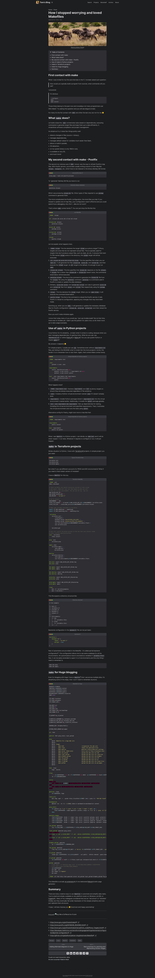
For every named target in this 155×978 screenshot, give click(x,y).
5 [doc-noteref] (80, 677)
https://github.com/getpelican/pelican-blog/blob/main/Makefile (71, 935)
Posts (55, 9)
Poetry (68, 337)
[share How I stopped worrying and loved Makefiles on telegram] (84, 953)
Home (50, 9)
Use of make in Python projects (62, 62)
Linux (58, 940)
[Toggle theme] (52, 2)
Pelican (90, 881)
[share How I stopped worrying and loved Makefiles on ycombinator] (87, 953)
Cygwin (51, 898)
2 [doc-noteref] (71, 208)
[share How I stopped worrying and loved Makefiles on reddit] (74, 953)
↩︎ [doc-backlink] (78, 922)
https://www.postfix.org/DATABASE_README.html (67, 925)
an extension (69, 881)
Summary (55, 69)
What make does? (58, 57)
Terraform (78, 451)
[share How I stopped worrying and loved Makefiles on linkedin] (71, 953)
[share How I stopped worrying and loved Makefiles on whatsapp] (81, 953)
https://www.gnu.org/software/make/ (63, 922)
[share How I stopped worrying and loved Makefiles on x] (68, 953)
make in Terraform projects (61, 64)
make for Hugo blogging (60, 67)
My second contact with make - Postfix (65, 60)
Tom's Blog (45, 2)
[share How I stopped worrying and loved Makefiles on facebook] (77, 953)
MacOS (65, 940)
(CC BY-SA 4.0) (88, 975)
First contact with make (60, 55)
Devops (52, 940)
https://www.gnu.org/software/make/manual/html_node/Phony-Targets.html (76, 928)
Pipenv (76, 337)
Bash (79, 940)
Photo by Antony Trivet (77, 47)
